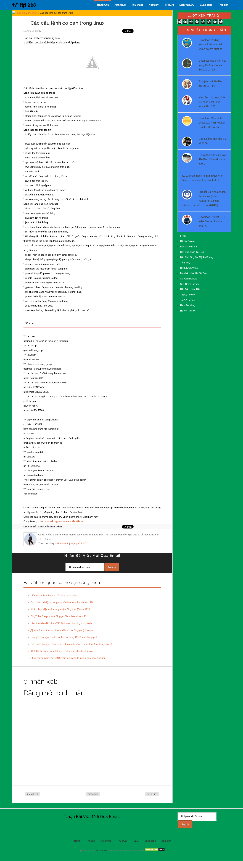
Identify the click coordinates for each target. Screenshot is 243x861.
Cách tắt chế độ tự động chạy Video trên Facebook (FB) (62, 602)
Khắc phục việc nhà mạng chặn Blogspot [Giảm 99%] (60, 609)
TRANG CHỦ (93, 794)
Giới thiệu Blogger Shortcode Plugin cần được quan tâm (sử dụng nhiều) (71, 644)
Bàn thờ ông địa (188, 246)
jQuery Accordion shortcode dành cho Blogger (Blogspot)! (62, 630)
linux (43, 521)
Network (154, 4)
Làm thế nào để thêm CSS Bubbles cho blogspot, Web (61, 623)
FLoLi (183, 236)
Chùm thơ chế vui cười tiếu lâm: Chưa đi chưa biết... (212, 159)
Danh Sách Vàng (189, 268)
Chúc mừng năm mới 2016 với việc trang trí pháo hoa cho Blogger (67, 657)
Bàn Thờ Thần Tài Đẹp (192, 252)
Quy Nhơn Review (189, 284)
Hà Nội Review (187, 241)
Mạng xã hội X (79, 543)
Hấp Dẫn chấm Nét (190, 289)
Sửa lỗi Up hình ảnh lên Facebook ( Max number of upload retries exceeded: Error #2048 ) (204, 198)
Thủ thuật (137, 4)
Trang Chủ (103, 4)
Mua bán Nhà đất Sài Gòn (193, 273)
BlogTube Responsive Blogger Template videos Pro (59, 616)
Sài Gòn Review (188, 278)
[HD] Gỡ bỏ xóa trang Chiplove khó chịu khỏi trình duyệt (61, 651)
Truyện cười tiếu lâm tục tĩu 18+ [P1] (211, 83)
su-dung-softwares (59, 521)
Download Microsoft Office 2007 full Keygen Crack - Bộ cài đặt (212, 123)
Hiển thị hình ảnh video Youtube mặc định (53, 595)
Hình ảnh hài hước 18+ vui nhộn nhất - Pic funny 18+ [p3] (212, 102)
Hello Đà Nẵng (187, 305)
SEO (135, 840)
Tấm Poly (185, 262)
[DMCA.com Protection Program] (155, 850)
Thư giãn (223, 4)
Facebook (62, 543)
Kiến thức (120, 4)
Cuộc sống (206, 4)
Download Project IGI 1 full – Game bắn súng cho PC (212, 221)
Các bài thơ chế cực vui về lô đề (212, 141)
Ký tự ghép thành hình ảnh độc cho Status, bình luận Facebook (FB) (202, 178)
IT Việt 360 (24, 4)
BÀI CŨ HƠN (152, 794)
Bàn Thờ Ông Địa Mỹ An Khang (196, 257)
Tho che (90, 840)
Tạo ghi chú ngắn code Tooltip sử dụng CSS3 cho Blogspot (63, 637)
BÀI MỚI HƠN (32, 794)
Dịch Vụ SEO (186, 4)
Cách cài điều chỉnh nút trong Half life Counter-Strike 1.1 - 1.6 (212, 65)
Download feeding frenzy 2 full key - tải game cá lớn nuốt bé (210, 44)
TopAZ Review (187, 294)
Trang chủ (20, 13)
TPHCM (169, 4)
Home (77, 840)
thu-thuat (32, 13)
